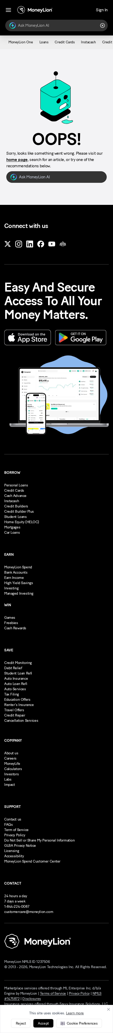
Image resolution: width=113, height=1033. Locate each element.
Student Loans (15, 517)
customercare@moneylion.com (28, 912)
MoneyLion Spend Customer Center (32, 861)
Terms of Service (53, 993)
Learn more (75, 1013)
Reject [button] (21, 1023)
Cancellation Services (21, 720)
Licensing (11, 851)
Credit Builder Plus (19, 511)
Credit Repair (14, 715)
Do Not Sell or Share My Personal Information (39, 840)
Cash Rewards (15, 628)
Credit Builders (16, 506)
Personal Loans (16, 485)
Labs (7, 779)
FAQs (8, 824)
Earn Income (14, 577)
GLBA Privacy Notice (20, 845)
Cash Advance (15, 496)
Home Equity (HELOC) (21, 522)
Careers (10, 758)
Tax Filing (11, 694)
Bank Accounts (16, 572)
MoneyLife (12, 763)
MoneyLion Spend (18, 567)
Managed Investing (18, 593)
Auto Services (15, 689)
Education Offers (17, 699)
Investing (11, 588)
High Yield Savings (18, 583)
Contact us (12, 819)
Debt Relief (13, 668)
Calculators (13, 769)
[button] (79, 1023)
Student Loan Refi (18, 673)
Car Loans (12, 532)
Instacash (11, 501)
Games (9, 617)
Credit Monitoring (18, 663)
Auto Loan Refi (15, 684)
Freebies (11, 623)
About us (11, 753)
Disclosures (31, 998)
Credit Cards (14, 490)
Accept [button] (43, 1023)
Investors (11, 774)
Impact (9, 784)
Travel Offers (14, 710)
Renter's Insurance (19, 705)
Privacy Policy (14, 835)
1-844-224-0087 (16, 906)
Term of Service (16, 830)
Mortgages (12, 527)
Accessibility (14, 856)
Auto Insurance (16, 678)
